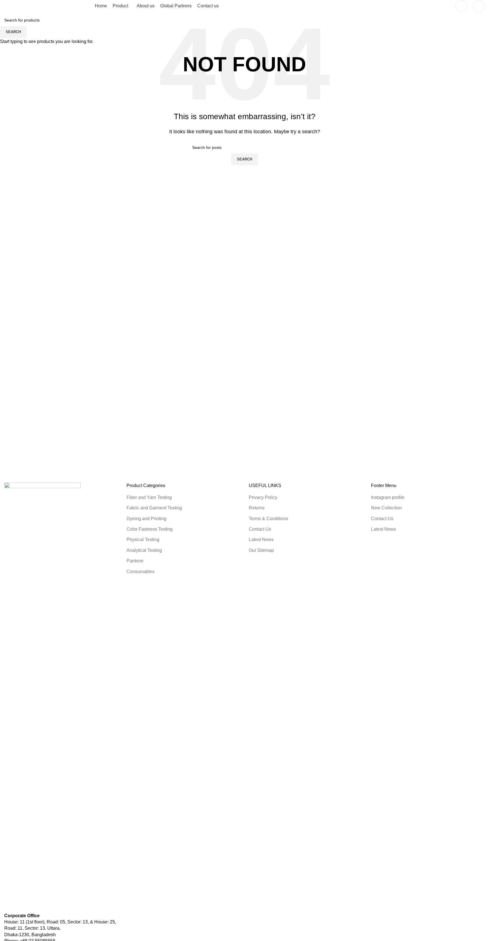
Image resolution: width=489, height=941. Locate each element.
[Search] (479, 6)
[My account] (461, 6)
